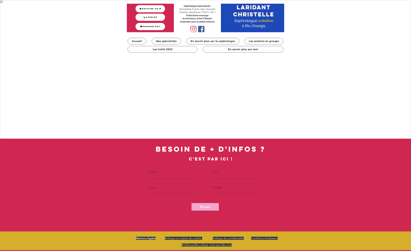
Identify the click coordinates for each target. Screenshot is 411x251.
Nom (215, 171)
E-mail (152, 188)
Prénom (153, 171)
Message (217, 187)
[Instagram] (193, 29)
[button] (166, 41)
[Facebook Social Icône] (201, 29)
